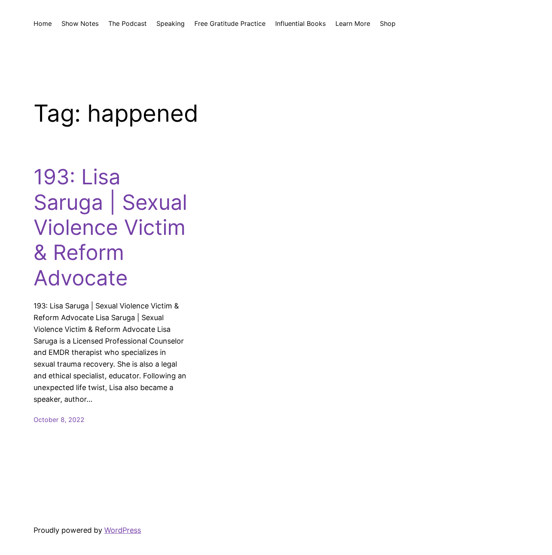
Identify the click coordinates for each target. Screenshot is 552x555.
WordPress (122, 530)
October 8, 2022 (59, 420)
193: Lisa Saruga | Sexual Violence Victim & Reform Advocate (110, 228)
